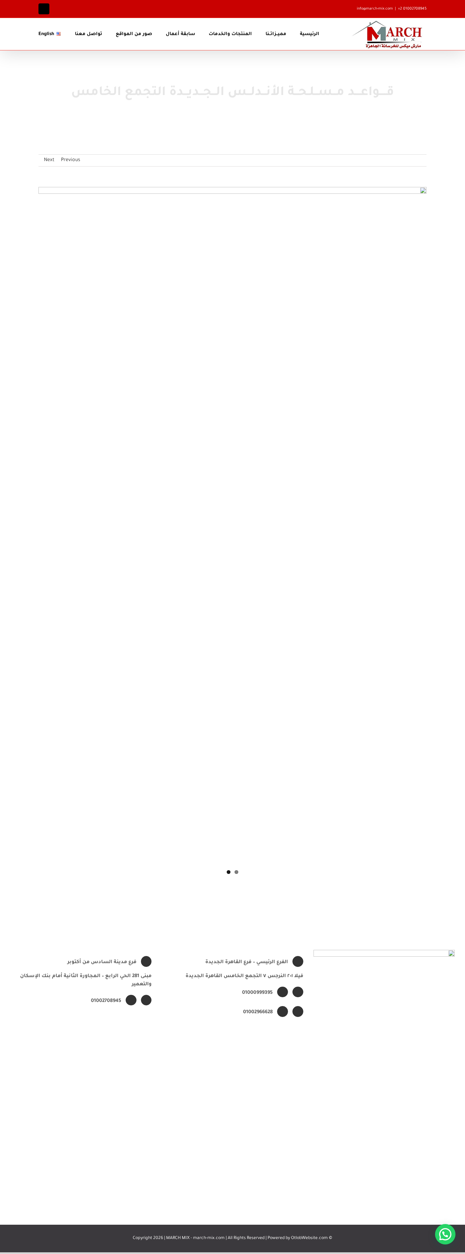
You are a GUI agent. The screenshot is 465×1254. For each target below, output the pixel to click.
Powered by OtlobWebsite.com (298, 1238)
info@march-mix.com (375, 9)
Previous (70, 160)
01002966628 (258, 1012)
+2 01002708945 (412, 9)
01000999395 (257, 993)
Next (49, 160)
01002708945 (106, 1001)
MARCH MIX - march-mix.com (196, 1238)
